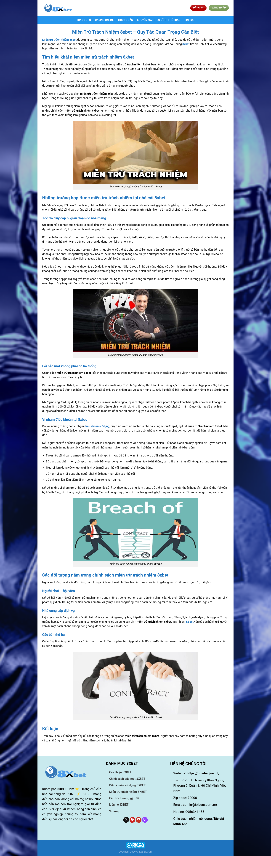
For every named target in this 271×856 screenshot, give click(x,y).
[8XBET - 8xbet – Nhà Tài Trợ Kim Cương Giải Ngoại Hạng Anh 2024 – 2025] (58, 8)
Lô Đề (160, 20)
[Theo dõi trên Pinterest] (132, 820)
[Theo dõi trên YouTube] (138, 820)
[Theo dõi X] (126, 820)
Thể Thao (174, 20)
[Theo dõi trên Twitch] (145, 820)
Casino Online (104, 20)
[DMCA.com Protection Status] (135, 845)
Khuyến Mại (145, 20)
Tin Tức (189, 20)
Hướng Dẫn (125, 20)
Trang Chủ (84, 20)
